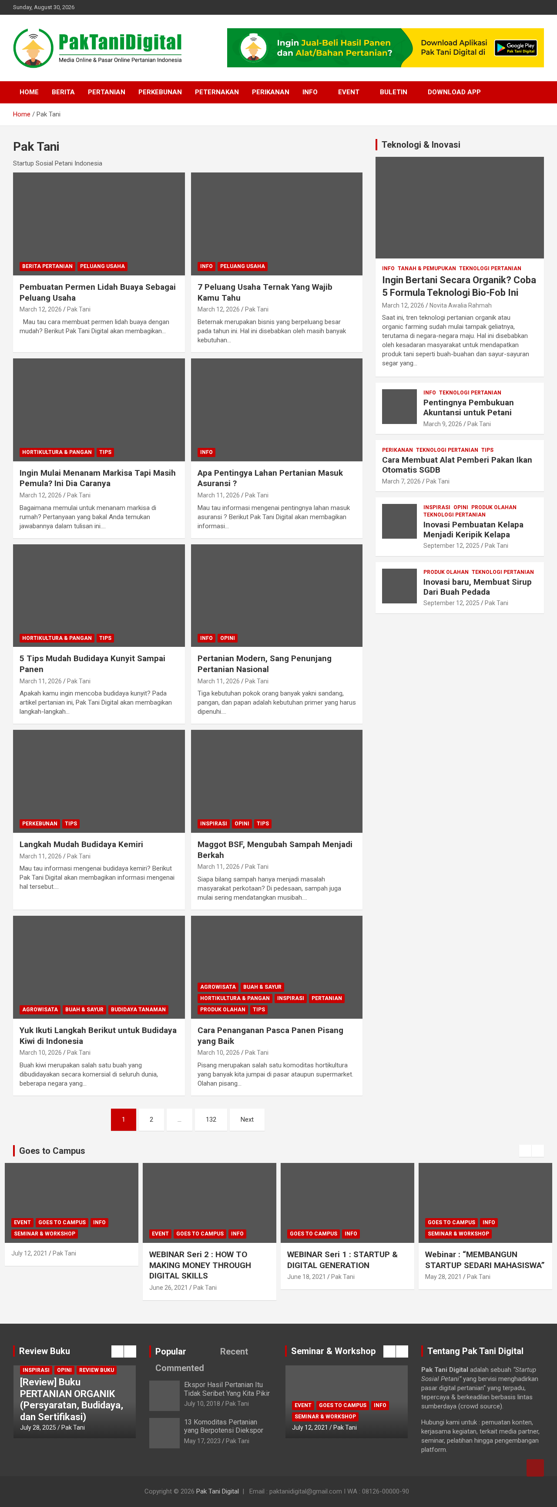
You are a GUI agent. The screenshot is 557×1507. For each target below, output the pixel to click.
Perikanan (270, 92)
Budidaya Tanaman (138, 1010)
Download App (454, 92)
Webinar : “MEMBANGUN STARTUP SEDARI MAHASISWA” (485, 1259)
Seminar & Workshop (44, 1234)
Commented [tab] (179, 1368)
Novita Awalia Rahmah (460, 305)
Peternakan (217, 92)
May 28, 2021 (443, 1276)
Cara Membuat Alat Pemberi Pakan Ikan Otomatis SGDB (457, 465)
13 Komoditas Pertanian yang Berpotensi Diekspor (223, 1426)
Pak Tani (79, 309)
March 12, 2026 (41, 309)
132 (211, 1119)
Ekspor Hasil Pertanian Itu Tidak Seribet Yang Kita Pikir (227, 1389)
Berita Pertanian (47, 266)
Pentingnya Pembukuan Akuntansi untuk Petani (468, 407)
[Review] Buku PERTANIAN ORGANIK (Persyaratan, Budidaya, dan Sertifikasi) (71, 1399)
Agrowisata (40, 1010)
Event (348, 92)
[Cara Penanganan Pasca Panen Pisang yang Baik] (276, 967)
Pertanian (106, 92)
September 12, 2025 (451, 545)
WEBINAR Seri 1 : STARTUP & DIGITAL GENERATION (342, 1259)
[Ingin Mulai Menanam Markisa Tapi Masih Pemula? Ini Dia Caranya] (99, 409)
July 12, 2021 (29, 1253)
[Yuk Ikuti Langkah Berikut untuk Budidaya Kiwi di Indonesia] (99, 967)
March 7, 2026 (401, 481)
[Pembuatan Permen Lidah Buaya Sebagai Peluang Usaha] (99, 223)
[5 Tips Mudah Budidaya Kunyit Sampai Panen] (99, 595)
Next (247, 1119)
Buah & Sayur (84, 1010)
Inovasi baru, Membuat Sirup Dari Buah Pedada (477, 587)
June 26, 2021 (168, 1287)
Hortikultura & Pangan (57, 452)
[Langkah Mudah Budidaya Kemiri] (99, 781)
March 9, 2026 (442, 424)
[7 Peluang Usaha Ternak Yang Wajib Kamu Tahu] (276, 223)
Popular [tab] (170, 1351)
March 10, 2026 (41, 1052)
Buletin (393, 92)
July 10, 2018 (202, 1403)
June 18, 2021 (306, 1276)
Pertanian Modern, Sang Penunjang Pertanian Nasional (265, 663)
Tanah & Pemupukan (427, 268)
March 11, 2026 (219, 495)
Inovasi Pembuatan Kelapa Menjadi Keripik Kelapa (473, 530)
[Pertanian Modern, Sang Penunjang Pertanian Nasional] (276, 595)
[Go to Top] (535, 1468)
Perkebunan (160, 92)
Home (29, 92)
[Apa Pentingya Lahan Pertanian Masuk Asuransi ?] (276, 409)
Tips (105, 452)
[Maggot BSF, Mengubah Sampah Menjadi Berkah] (276, 781)
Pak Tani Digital (217, 1491)
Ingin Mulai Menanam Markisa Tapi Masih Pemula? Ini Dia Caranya (98, 478)
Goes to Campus (62, 1222)
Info (310, 92)
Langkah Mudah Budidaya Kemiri (81, 844)
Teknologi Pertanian (490, 268)
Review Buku (96, 1370)
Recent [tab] (234, 1351)
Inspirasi (213, 824)
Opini (227, 638)
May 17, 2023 (202, 1440)
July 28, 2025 (38, 1427)
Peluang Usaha (102, 266)
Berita (63, 92)
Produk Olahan (222, 1010)
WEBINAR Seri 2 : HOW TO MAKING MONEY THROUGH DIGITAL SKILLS (200, 1265)
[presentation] (525, 1151)
